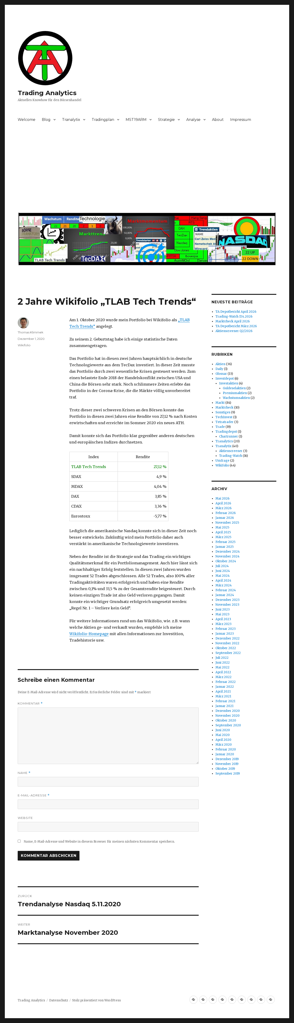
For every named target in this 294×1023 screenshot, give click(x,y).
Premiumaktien (235, 393)
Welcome (26, 119)
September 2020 (228, 725)
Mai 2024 (222, 576)
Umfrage (222, 461)
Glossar (221, 374)
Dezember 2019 (227, 759)
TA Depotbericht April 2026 (235, 312)
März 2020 (223, 745)
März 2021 (223, 696)
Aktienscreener (231, 451)
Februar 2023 (225, 629)
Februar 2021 (225, 701)
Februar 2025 (225, 542)
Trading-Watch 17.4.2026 (233, 316)
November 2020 (227, 716)
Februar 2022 (225, 682)
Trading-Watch (230, 456)
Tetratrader (224, 422)
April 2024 (223, 581)
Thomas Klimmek (30, 332)
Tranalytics (224, 441)
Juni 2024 (222, 571)
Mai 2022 (222, 667)
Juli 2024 (222, 566)
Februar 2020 (225, 749)
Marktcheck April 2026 (232, 321)
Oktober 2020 (225, 720)
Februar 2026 (225, 513)
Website (25, 818)
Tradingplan (103, 119)
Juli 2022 (222, 658)
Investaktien (228, 383)
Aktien (220, 364)
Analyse (193, 119)
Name (24, 773)
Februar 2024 (225, 590)
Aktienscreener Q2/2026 (233, 331)
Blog (46, 119)
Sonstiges (222, 412)
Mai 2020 (222, 735)
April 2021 (223, 691)
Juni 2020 (222, 730)
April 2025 (223, 532)
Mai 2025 (222, 527)
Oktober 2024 (225, 561)
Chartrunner (228, 436)
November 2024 (227, 556)
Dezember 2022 (227, 638)
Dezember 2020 (227, 711)
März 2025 (223, 537)
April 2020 (223, 740)
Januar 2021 (224, 706)
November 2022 (227, 643)
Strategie (166, 119)
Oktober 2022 (225, 648)
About (218, 119)
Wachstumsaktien (236, 398)
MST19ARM (136, 119)
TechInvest (223, 417)
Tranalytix (71, 119)
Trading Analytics (47, 93)
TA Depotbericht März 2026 (236, 326)
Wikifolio (24, 345)
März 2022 (223, 677)
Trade (220, 427)
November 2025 (227, 523)
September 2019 (227, 774)
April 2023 (223, 619)
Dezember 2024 (227, 552)
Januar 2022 (224, 687)
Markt (220, 403)
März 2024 (223, 585)
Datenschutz (58, 1000)
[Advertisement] (148, 170)
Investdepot (224, 379)
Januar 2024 (224, 595)
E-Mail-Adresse (34, 795)
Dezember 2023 (227, 600)
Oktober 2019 (225, 769)
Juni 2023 (222, 609)
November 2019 (226, 764)
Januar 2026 (224, 518)
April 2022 (223, 672)
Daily (219, 369)
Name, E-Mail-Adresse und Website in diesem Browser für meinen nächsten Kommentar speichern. (99, 842)
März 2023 (223, 624)
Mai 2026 (222, 498)
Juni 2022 (222, 663)
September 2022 (228, 653)
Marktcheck (224, 407)
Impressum (240, 119)
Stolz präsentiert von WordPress (96, 1000)
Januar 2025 (224, 547)
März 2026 (223, 508)
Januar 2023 (224, 634)
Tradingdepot (226, 432)
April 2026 (223, 503)
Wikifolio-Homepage (89, 633)
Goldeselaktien (234, 388)
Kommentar (30, 703)
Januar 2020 (224, 754)
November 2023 (227, 605)
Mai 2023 (222, 614)
